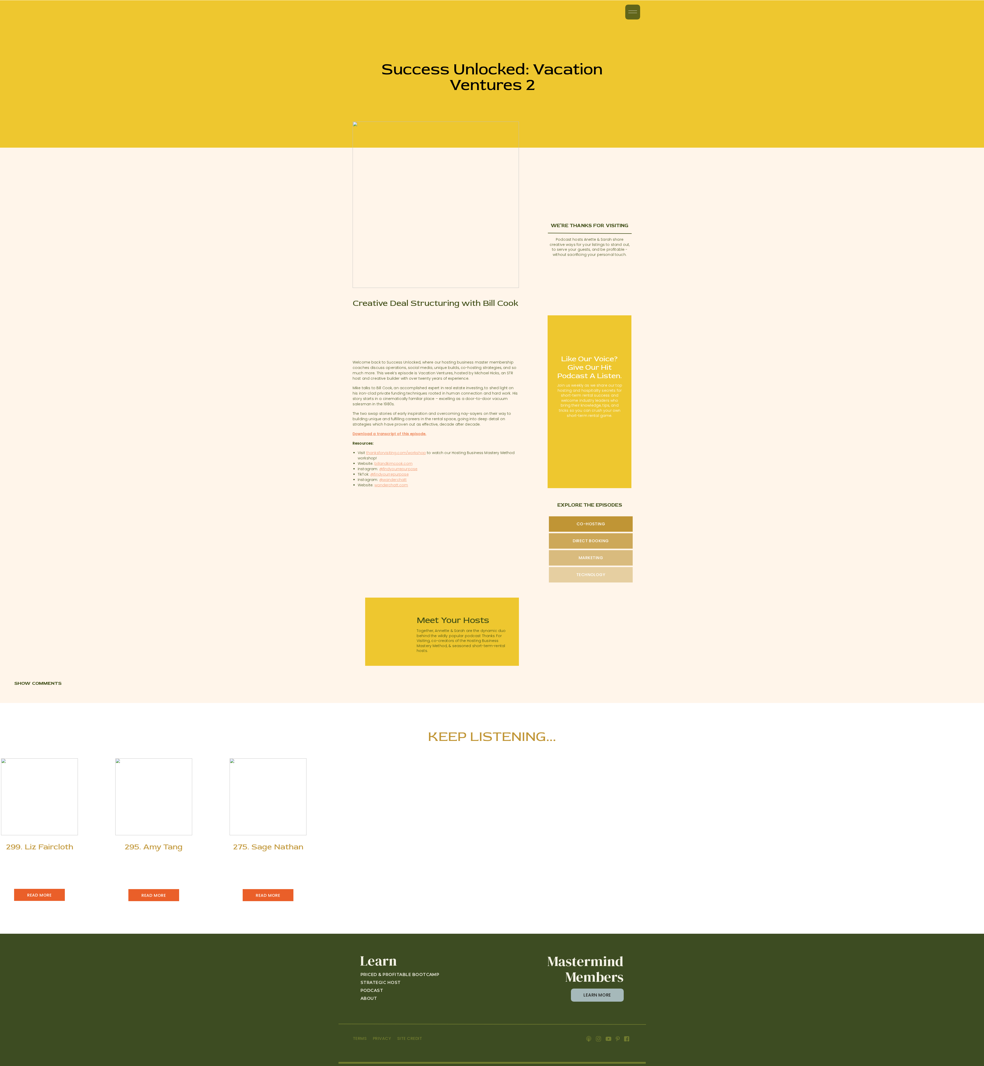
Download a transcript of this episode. (389, 433)
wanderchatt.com (391, 485)
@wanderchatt (393, 479)
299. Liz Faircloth (39, 847)
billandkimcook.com (393, 463)
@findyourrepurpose (398, 468)
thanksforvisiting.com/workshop (396, 452)
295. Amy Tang (154, 847)
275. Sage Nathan (268, 847)
